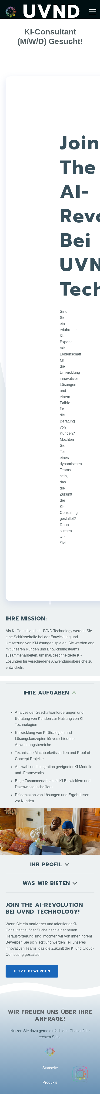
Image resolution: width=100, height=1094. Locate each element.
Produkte (50, 1082)
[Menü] (92, 12)
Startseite (50, 1068)
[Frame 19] (11, 12)
